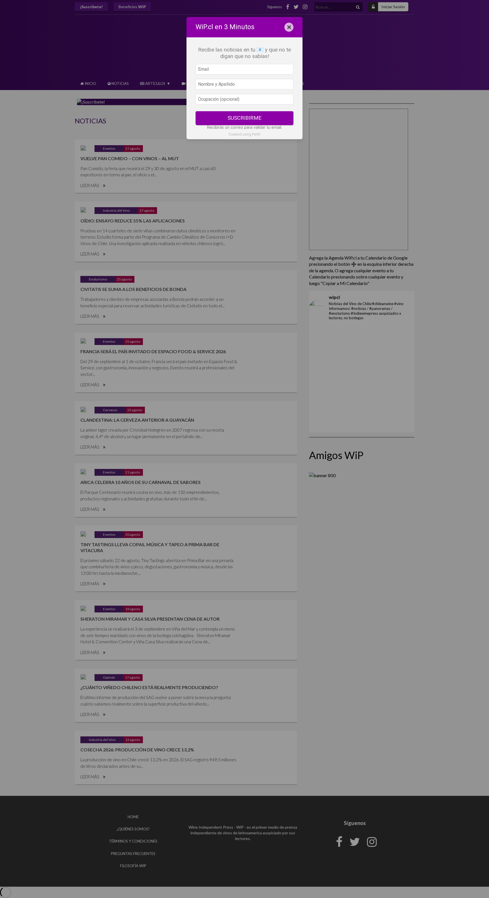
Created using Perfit (244, 134)
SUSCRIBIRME (244, 118)
